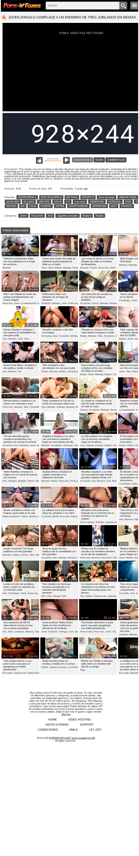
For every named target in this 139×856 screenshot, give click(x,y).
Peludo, (76, 268)
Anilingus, (74, 336)
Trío (19, 371)
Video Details (82, 160)
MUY (114, 206)
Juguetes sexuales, (95, 445)
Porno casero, (74, 303)
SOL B (57, 201)
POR (128, 201)
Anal (50, 215)
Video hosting (79, 719)
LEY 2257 (95, 729)
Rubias (99, 215)
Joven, (44, 268)
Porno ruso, (8, 303)
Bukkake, (22, 481)
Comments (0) (116, 160)
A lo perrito (37, 215)
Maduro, (58, 268)
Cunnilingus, (125, 300)
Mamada (7, 268)
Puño (64, 596)
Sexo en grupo (106, 197)
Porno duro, (103, 268)
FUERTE (46, 206)
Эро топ (66, 714)
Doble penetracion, (11, 516)
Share (99, 160)
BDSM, (56, 516)
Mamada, (67, 268)
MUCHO (11, 206)
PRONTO (126, 206)
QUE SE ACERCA (51, 197)
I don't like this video (66, 160)
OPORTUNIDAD (78, 206)
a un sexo (79, 201)
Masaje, (57, 596)
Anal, (55, 336)
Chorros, (95, 303)
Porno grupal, (77, 481)
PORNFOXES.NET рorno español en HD (72, 738)
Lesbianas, (19, 631)
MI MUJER (12, 201)
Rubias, (83, 336)
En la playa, (46, 336)
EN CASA (71, 197)
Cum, (5, 339)
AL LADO (29, 201)
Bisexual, (70, 407)
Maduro (87, 215)
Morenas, (123, 265)
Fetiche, (130, 445)
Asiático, (63, 371)
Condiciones (48, 729)
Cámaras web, (74, 371)
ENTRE (60, 206)
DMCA (73, 729)
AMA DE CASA (127, 197)
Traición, (94, 268)
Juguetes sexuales (67, 215)
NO (23, 206)
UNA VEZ (44, 201)
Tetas (26, 339)
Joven (23, 215)
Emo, (43, 596)
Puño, (113, 268)
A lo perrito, (85, 303)
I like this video (39, 160)
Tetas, (51, 268)
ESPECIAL (114, 201)
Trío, (82, 596)
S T (68, 201)
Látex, (77, 445)
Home (52, 719)
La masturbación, (29, 303)
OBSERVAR (97, 201)
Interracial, (24, 445)
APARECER (99, 206)
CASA (32, 206)
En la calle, (65, 516)
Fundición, (46, 303)
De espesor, (94, 410)
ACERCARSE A (27, 197)
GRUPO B (88, 197)
